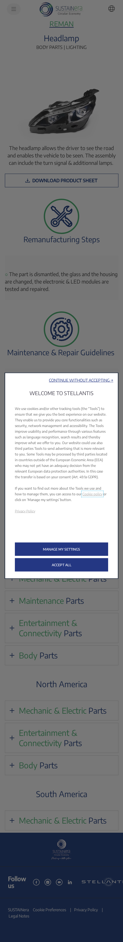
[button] (81, 379)
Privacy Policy (25, 511)
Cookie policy (92, 494)
